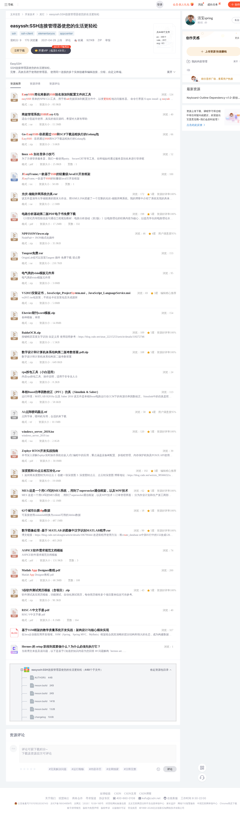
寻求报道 (91, 798)
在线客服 (172, 798)
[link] (15, 14)
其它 (42, 14)
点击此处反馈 (194, 124)
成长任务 (213, 4)
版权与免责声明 (91, 807)
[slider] (28, 769)
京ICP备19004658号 (61, 803)
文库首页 (15, 14)
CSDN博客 (145, 793)
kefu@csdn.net (151, 798)
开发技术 (30, 14)
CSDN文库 (130, 793)
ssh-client (27, 33)
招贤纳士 (64, 798)
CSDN (117, 793)
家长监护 (171, 803)
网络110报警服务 (186, 803)
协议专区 (104, 798)
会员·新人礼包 (181, 4)
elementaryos (46, 33)
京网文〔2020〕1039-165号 (89, 803)
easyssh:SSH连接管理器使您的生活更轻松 (54, 26)
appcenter (66, 33)
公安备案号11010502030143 (33, 803)
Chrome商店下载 (228, 803)
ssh (14, 33)
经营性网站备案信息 (116, 803)
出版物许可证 (119, 807)
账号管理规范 (74, 807)
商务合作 (77, 798)
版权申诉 (105, 807)
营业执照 (132, 807)
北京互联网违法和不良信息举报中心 (146, 803)
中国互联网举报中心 (207, 803)
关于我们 (50, 798)
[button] (171, 72)
